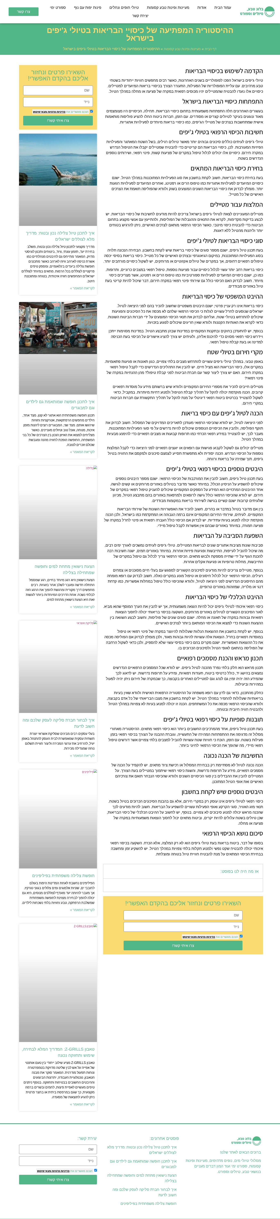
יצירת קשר (140, 16)
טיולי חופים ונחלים (124, 8)
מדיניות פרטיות (206, 937)
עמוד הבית (222, 8)
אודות (201, 8)
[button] (109, 871)
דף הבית (211, 48)
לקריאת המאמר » (82, 288)
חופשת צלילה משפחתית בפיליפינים (63, 875)
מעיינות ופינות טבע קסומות (168, 8)
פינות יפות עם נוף (87, 8)
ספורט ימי (58, 8)
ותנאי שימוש (190, 937)
